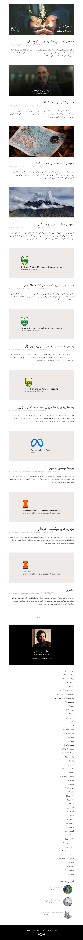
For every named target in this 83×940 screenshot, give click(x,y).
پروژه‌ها (71, 710)
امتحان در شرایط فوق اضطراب (54, 900)
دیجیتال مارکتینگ (69, 753)
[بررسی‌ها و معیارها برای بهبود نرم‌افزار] (41, 324)
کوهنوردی (21, 167)
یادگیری (20, 45)
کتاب (72, 811)
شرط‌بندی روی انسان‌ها (56, 887)
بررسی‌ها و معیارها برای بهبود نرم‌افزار (49, 346)
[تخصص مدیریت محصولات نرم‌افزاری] (41, 263)
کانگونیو (71, 807)
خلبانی (72, 737)
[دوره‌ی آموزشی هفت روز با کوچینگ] (41, 19)
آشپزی (72, 686)
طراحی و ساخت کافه (67, 776)
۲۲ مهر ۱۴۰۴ (13, 45)
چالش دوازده (70, 729)
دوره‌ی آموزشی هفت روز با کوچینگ (50, 41)
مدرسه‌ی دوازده (69, 843)
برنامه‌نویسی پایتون (61, 468)
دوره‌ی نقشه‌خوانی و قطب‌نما (55, 163)
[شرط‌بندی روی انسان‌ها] (67, 889)
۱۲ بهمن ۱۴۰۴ (53, 889)
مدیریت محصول (30, 288)
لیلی (72, 835)
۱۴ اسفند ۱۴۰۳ (13, 227)
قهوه (72, 804)
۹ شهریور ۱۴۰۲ (13, 593)
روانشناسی (70, 757)
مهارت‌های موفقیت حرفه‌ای (56, 529)
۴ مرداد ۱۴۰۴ (13, 106)
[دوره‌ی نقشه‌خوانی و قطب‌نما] (41, 141)
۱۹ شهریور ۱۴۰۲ (14, 410)
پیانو (72, 721)
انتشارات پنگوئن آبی (68, 690)
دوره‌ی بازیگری (69, 749)
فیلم (72, 792)
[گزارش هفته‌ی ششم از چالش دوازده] (67, 914)
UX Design (68, 682)
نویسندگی (21, 106)
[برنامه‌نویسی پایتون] (41, 446)
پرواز (72, 706)
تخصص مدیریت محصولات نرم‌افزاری (49, 285)
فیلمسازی (71, 796)
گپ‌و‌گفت (71, 831)
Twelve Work (67, 678)
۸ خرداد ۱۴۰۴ (13, 167)
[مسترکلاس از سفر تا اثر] (41, 80)
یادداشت (71, 870)
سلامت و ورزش (69, 768)
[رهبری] (41, 568)
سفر (72, 764)
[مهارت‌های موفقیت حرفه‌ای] (41, 507)
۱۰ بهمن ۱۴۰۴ (46, 914)
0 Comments (38, 45)
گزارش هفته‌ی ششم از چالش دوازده (52, 912)
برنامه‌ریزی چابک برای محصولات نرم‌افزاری (46, 407)
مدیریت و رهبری (30, 532)
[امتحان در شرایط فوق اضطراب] (67, 901)
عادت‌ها (71, 780)
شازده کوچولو (70, 772)
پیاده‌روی (71, 718)
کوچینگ (25, 45)
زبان (72, 761)
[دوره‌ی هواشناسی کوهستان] (41, 202)
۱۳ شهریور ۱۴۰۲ (14, 471)
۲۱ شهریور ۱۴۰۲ (14, 349)
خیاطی (72, 741)
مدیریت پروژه (70, 847)
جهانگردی (71, 725)
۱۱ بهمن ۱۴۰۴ (49, 902)
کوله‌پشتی (71, 823)
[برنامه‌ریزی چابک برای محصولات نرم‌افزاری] (41, 385)
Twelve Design (66, 675)
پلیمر (72, 714)
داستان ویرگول (69, 745)
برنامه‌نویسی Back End (38, 471)
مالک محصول (70, 839)
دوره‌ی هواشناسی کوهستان (56, 224)
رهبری (70, 590)
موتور (72, 862)
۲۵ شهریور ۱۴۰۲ (14, 288)
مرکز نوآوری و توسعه (67, 858)
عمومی (30, 45)
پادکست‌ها (71, 702)
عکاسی (71, 784)
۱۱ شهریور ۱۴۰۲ (14, 532)
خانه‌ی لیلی (71, 733)
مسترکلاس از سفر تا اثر (58, 102)
